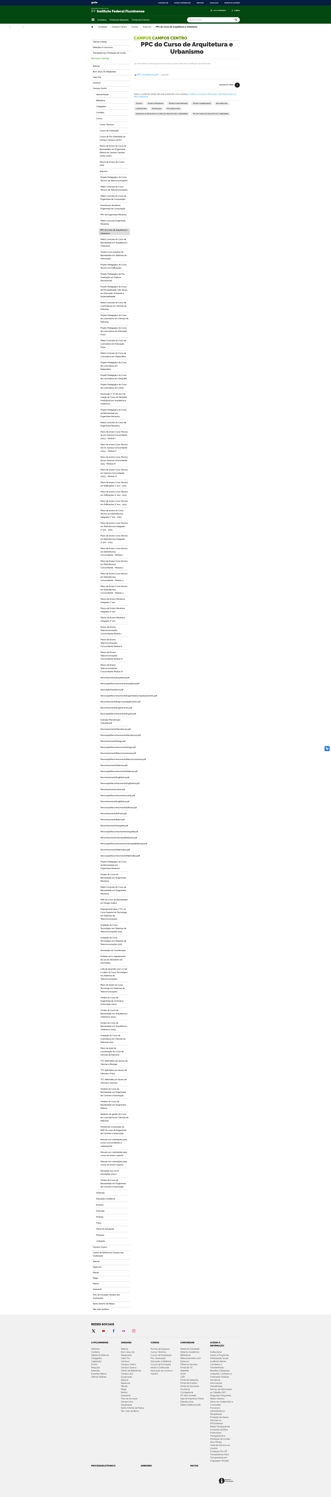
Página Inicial (92, 27)
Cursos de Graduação (161, 1355)
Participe (200, 3)
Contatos (102, 20)
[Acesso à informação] (226, 1481)
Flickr (123, 1331)
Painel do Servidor (189, 1364)
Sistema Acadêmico (190, 1352)
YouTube (103, 1331)
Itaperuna (125, 1383)
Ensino (94, 1364)
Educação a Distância (161, 1361)
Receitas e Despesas (220, 1370)
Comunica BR (163, 3)
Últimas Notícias (99, 1377)
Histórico (95, 1349)
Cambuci (125, 1361)
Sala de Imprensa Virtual (192, 1398)
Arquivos (147, 27)
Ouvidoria (185, 1389)
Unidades (102, 27)
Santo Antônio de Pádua (132, 1408)
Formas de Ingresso (160, 1349)
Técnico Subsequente (202, 103)
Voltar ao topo (226, 85)
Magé (123, 1389)
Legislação (214, 3)
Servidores (215, 1380)
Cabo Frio (125, 1358)
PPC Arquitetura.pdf (147, 74)
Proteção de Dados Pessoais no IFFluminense (219, 1420)
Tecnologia (156, 109)
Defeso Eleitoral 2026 (190, 1405)
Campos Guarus (129, 1367)
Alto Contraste (219, 10)
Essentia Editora (98, 1374)
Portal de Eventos (141, 20)
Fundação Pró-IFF (218, 1451)
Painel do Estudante (189, 1349)
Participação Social (219, 1358)
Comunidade (187, 1342)
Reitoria (124, 1349)
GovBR (94, 2)
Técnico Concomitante (178, 103)
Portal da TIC (186, 1367)
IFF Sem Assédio (188, 1395)
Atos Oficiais (216, 1442)
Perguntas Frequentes (220, 1395)
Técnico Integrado (155, 103)
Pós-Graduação (158, 1358)
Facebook (113, 1331)
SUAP (183, 1374)
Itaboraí (124, 1380)
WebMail (184, 1370)
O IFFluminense (99, 1342)
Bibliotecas (185, 1355)
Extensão (95, 1370)
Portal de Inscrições (189, 1386)
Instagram (133, 1331)
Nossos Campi (100, 58)
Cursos (134, 27)
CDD (182, 1377)
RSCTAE (194, 1466)
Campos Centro (119, 27)
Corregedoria (186, 1392)
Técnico (139, 103)
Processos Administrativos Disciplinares (217, 1411)
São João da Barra (130, 1411)
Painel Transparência (220, 1426)
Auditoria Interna (218, 1361)
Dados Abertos (217, 1398)
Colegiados (96, 1358)
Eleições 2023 (186, 1401)
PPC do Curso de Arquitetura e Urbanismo (211, 114)
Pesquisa (95, 1367)
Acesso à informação (182, 3)
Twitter (93, 1331)
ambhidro (146, 1466)
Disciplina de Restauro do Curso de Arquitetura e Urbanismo (162, 114)
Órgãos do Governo (232, 3)
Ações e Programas (219, 1355)
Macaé (124, 1386)
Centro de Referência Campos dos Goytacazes (131, 1373)
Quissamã (125, 1395)
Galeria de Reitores (100, 1355)
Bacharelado (222, 103)
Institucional (215, 1352)
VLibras (237, 10)
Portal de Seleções (119, 20)
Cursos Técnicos (158, 1352)
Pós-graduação (173, 109)
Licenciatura (141, 109)
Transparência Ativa (219, 1454)
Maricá (124, 1392)
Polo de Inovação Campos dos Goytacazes (129, 1401)
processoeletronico (103, 1466)
